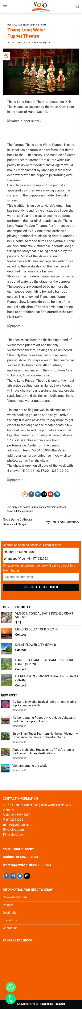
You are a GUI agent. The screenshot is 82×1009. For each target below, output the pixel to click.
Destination (14, 25)
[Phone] (11, 999)
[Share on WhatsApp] (25, 494)
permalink (27, 511)
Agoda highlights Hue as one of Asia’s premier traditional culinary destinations (43, 751)
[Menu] (5, 6)
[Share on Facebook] (31, 494)
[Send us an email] (27, 876)
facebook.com (16, 834)
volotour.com (15, 829)
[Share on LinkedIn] (57, 494)
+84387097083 (25, 552)
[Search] (77, 6)
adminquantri (45, 42)
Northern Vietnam (34, 25)
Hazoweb (59, 1004)
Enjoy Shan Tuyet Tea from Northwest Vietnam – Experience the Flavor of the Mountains (45, 735)
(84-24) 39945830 (18, 815)
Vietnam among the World (29, 765)
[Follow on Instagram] (13, 876)
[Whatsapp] (11, 987)
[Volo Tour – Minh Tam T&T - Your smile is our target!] (41, 6)
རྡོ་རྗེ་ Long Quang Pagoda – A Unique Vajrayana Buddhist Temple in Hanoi (43, 719)
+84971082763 (37, 558)
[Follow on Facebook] (6, 876)
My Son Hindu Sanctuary (62, 522)
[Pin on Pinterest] (51, 494)
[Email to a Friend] (44, 494)
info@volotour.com (19, 825)
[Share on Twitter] (38, 494)
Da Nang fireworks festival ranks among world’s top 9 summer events (44, 703)
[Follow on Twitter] (20, 876)
